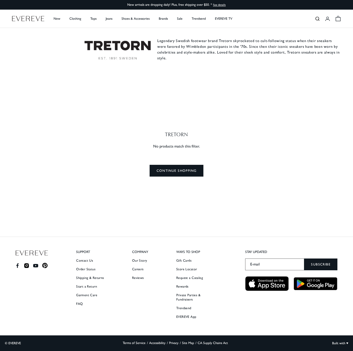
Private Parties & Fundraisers (188, 297)
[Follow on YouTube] (35, 265)
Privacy (173, 343)
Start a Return (86, 286)
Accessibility (157, 343)
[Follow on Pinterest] (45, 265)
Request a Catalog (189, 278)
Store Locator (186, 269)
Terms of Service (134, 343)
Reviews (138, 278)
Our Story (139, 261)
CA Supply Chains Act (213, 343)
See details (219, 4)
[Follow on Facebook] (17, 265)
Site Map (188, 343)
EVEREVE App (186, 317)
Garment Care (86, 295)
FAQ (79, 304)
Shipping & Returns (90, 278)
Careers (138, 269)
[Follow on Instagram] (26, 265)
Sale (180, 19)
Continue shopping (177, 171)
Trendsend (199, 19)
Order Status (85, 269)
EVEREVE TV (223, 19)
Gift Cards (183, 261)
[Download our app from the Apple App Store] (267, 283)
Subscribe (320, 264)
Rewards (182, 286)
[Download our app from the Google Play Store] (315, 283)
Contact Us (84, 261)
